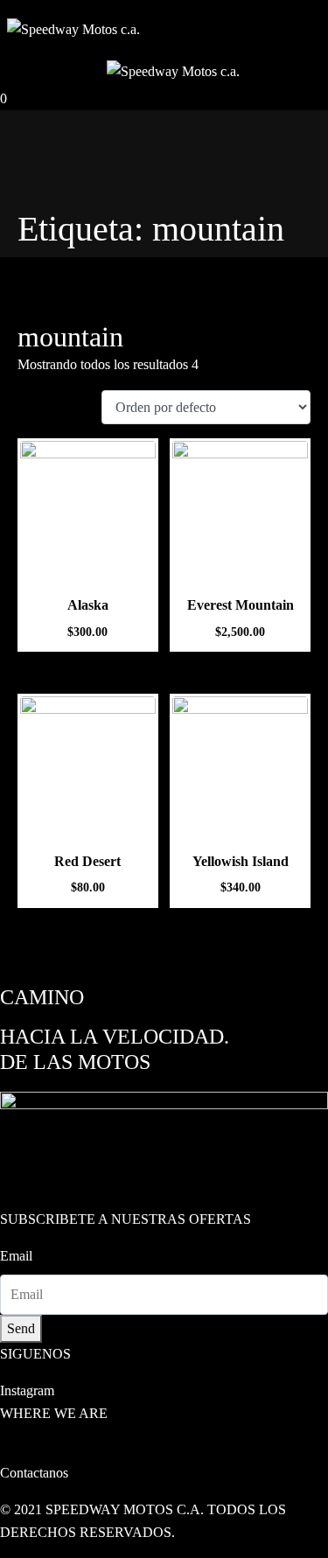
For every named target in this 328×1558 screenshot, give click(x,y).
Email (16, 1255)
